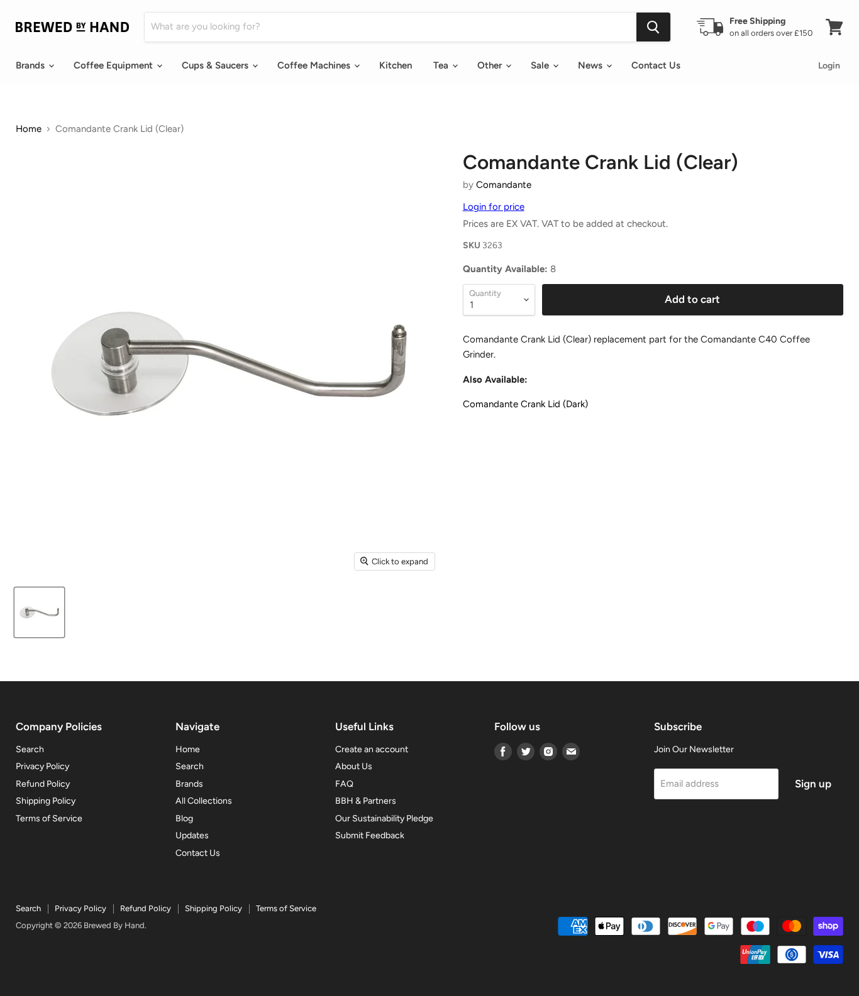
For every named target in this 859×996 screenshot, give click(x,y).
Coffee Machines (315, 65)
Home (29, 129)
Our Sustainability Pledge (384, 818)
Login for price (493, 206)
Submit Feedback (369, 835)
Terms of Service (49, 818)
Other (490, 65)
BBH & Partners (365, 801)
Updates (192, 835)
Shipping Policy (45, 801)
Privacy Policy (42, 766)
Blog (184, 818)
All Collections (203, 801)
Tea (442, 65)
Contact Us (655, 65)
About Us (353, 766)
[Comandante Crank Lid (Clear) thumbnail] (39, 612)
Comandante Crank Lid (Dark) (525, 404)
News (591, 65)
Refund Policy (43, 784)
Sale (541, 65)
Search (30, 749)
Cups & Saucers (216, 65)
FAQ (344, 784)
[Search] (653, 27)
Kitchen (395, 65)
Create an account (371, 749)
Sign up (813, 783)
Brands (31, 65)
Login (829, 65)
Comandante (503, 184)
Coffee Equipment (114, 65)
